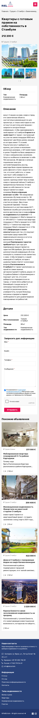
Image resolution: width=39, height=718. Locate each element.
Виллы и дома (7, 695)
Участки (5, 704)
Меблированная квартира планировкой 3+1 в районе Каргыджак (16, 456)
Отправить (12, 410)
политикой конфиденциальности (16, 391)
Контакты (5, 685)
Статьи (4, 676)
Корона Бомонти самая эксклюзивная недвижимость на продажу (19, 613)
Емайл (6, 351)
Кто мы (4, 679)
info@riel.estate (9, 666)
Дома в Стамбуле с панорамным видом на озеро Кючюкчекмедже (19, 561)
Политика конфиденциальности (14, 682)
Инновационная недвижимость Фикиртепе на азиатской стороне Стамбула (18, 509)
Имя (5, 342)
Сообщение (8, 369)
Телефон (7, 360)
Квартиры (5, 698)
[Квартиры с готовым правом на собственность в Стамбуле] (19, 55)
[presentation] (18, 81)
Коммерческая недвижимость (13, 701)
